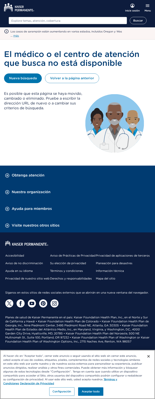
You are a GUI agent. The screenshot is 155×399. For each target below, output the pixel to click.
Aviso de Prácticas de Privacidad (72, 255)
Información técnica (110, 270)
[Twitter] (9, 303)
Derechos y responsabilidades (71, 278)
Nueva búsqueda (23, 78)
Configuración (61, 391)
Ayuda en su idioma (19, 270)
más (16, 35)
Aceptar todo (90, 391)
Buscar (138, 20)
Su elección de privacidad (68, 263)
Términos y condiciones (66, 270)
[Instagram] (54, 303)
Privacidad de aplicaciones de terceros (123, 255)
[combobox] (68, 20)
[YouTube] (32, 303)
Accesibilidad (14, 255)
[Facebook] (21, 303)
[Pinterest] (43, 303)
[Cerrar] (148, 356)
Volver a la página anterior (72, 78)
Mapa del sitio (105, 278)
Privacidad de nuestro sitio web (27, 278)
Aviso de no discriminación (24, 263)
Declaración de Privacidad (37, 383)
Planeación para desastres (114, 263)
